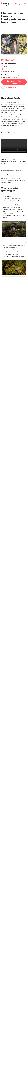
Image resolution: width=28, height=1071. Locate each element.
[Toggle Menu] (25, 4)
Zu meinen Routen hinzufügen (14, 82)
